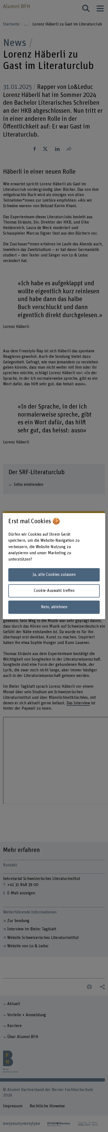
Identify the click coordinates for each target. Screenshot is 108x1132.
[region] (54, 566)
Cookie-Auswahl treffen (54, 591)
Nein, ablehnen (54, 607)
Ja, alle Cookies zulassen (54, 575)
